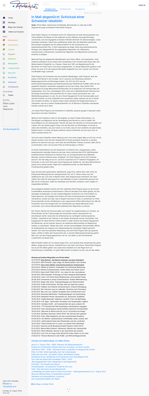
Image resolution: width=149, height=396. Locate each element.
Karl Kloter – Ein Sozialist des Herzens (45, 364)
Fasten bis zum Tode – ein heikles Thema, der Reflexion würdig (55, 354)
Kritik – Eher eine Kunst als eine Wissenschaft (48, 369)
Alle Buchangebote (11, 129)
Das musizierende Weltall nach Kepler (45, 379)
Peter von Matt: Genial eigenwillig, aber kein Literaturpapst (53, 352)
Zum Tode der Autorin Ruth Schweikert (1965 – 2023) (51, 359)
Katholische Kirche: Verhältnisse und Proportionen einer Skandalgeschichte (59, 357)
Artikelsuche (65, 9)
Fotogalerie (80, 9)
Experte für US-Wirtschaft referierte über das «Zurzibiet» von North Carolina (60, 347)
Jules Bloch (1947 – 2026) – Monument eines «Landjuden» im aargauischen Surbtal (63, 349)
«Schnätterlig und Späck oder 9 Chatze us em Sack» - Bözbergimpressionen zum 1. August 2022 (68, 371)
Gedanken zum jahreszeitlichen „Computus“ (47, 376)
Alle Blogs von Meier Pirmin (43, 384)
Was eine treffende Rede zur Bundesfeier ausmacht (51, 374)
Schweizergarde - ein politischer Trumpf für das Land (51, 367)
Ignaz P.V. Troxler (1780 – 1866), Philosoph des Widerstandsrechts (56, 345)
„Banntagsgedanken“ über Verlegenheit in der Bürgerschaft (53, 362)
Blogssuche (51, 9)
